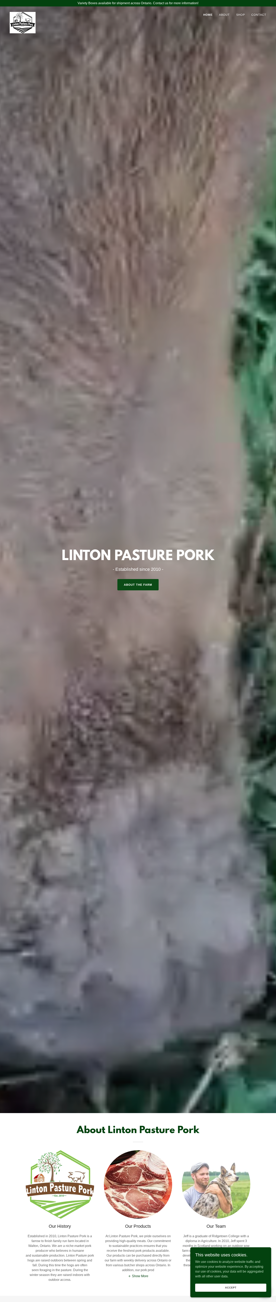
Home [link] (208, 14)
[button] (138, 1276)
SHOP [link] (240, 14)
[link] (23, 13)
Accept (230, 1287)
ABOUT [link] (224, 14)
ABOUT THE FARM (138, 584)
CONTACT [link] (258, 14)
